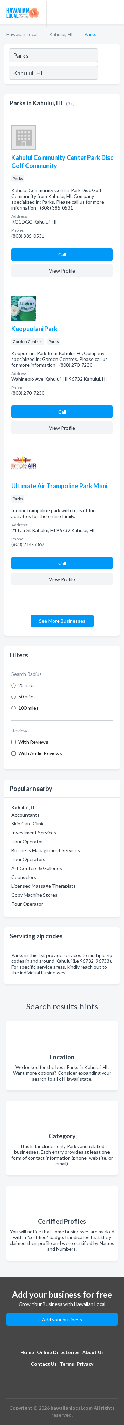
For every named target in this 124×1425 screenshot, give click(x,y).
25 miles (27, 685)
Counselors (23, 877)
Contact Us (44, 1364)
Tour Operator (27, 841)
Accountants (25, 815)
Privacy (85, 1364)
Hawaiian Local (22, 34)
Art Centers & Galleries (36, 868)
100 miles (28, 708)
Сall (62, 254)
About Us (93, 1352)
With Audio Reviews (40, 753)
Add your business (62, 1319)
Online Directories (58, 1352)
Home (27, 1352)
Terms (67, 1364)
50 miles (27, 696)
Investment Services (33, 832)
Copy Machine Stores (34, 895)
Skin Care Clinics (29, 824)
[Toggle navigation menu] (115, 12)
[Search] (108, 73)
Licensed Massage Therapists (43, 886)
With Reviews (33, 742)
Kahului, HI (61, 34)
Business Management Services (45, 850)
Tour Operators (28, 859)
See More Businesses (62, 621)
